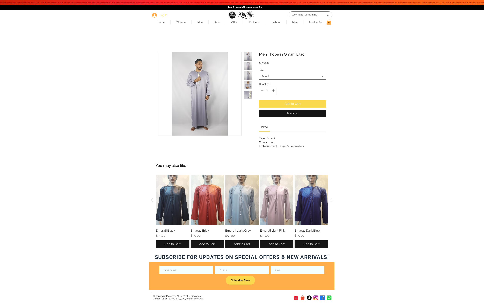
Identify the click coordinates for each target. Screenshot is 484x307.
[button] (328, 22)
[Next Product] (332, 200)
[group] (242, 211)
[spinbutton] (267, 90)
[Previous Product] (152, 200)
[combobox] (292, 76)
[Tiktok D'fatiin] (309, 297)
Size (262, 70)
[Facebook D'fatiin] (322, 297)
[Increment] (273, 90)
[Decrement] (262, 90)
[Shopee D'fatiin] (302, 297)
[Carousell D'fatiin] (296, 297)
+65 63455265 (178, 298)
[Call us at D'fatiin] (329, 297)
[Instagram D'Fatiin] (315, 297)
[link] (264, 126)
